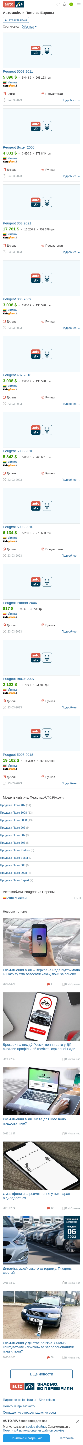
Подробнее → (71, 100)
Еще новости (41, 1374)
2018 (18, 755)
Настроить (66, 1438)
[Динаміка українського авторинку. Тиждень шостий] (41, 1240)
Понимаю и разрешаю (26, 1438)
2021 (17, 223)
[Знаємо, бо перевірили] (41, 1389)
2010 (17, 375)
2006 (20, 603)
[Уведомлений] (64, 4)
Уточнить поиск (18, 19)
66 (52, 1357)
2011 (18, 71)
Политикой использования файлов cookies (33, 1430)
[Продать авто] (71, 4)
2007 (19, 679)
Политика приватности (19, 1406)
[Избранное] (57, 4)
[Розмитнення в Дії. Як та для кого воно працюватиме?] (41, 1091)
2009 (17, 299)
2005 (19, 147)
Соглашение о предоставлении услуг (29, 1412)
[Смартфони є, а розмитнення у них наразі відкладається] (41, 1165)
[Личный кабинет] (79, 4)
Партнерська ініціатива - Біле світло (29, 1399)
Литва (12, 82)
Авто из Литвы (17, 897)
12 (52, 1208)
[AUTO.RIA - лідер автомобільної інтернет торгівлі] (13, 4)
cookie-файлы (36, 1426)
